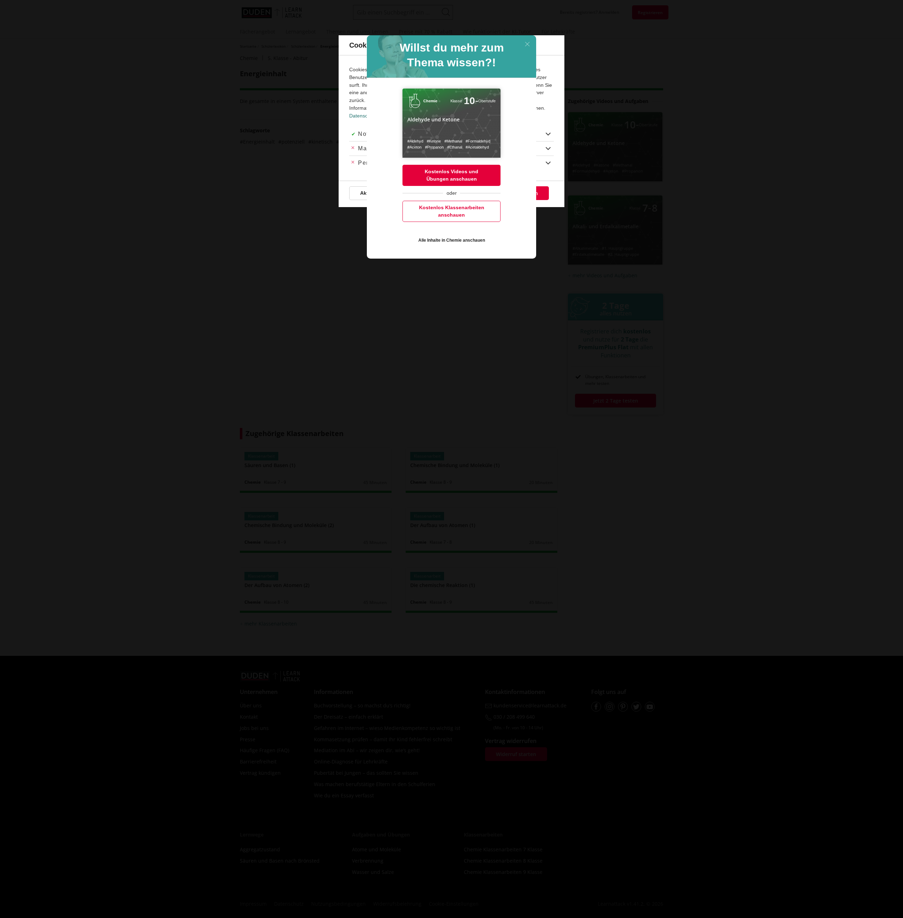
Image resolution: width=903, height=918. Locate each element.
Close (527, 44)
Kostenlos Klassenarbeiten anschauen (451, 211)
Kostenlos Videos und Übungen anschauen (451, 175)
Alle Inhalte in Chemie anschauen (451, 240)
